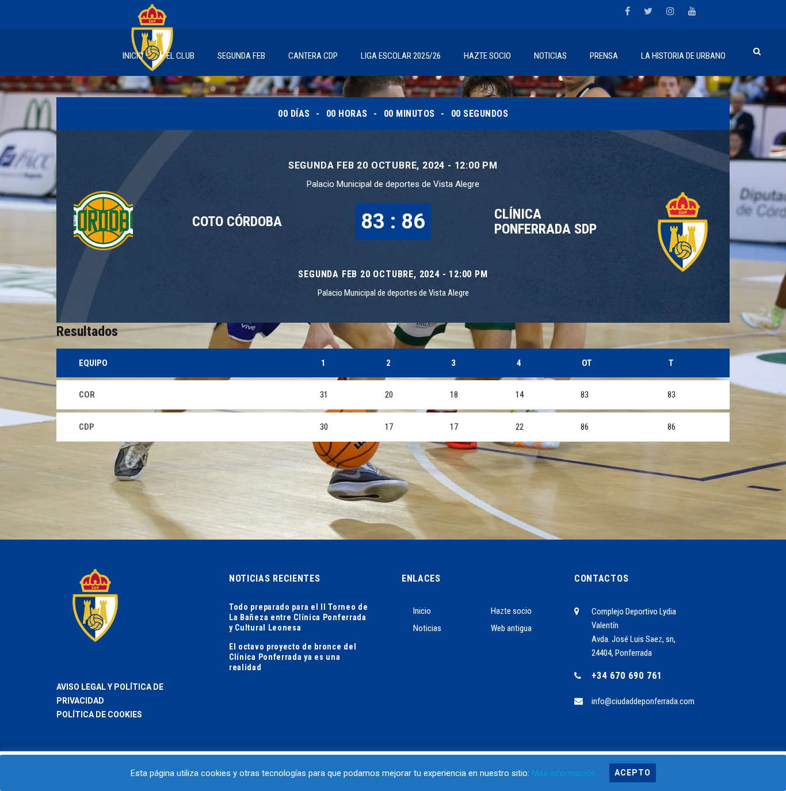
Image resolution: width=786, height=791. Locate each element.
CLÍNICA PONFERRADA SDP (545, 221)
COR (87, 394)
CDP (86, 427)
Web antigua (511, 628)
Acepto (633, 772)
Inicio (422, 611)
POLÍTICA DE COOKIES (99, 714)
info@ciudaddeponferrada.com (643, 701)
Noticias (427, 628)
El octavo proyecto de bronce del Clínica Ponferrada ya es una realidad (292, 657)
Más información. (565, 773)
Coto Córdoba (237, 221)
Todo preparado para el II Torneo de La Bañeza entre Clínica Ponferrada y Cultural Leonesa (298, 617)
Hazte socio (511, 611)
